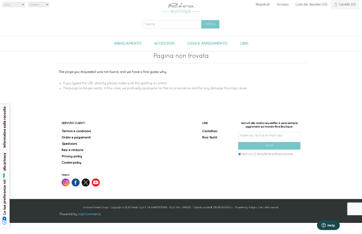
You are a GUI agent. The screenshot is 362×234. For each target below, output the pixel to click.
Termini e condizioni (76, 131)
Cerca (210, 24)
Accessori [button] (164, 43)
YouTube (96, 182)
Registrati (263, 4)
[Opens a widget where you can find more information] (328, 225)
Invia (269, 145)
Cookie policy (71, 162)
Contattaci (209, 131)
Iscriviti (247, 154)
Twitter (86, 182)
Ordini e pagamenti (76, 137)
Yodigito (252, 208)
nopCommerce (89, 214)
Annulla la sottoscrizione (275, 154)
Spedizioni (69, 143)
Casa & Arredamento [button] (207, 43)
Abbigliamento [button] (127, 43)
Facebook (76, 182)
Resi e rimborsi (72, 150)
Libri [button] (244, 43)
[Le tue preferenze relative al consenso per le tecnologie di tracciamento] (4, 176)
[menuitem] (128, 43)
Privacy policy (72, 156)
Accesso (283, 4)
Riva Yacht (209, 137)
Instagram (66, 182)
